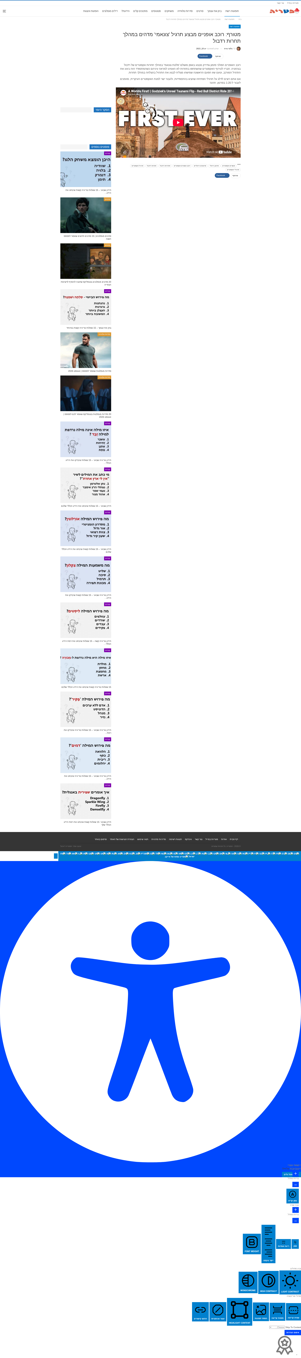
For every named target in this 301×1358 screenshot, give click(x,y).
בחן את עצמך (214, 11)
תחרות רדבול (151, 166)
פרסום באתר (101, 839)
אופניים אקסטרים (228, 166)
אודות (224, 839)
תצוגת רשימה (175, 839)
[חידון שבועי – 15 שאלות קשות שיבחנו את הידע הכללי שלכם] (85, 528)
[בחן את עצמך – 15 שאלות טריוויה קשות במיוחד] (85, 307)
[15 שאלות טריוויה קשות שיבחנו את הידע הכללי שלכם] (85, 666)
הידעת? (125, 11)
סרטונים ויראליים (200, 166)
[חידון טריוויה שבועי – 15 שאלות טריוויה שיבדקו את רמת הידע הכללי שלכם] (85, 709)
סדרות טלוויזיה (185, 11)
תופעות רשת (232, 11)
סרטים (199, 11)
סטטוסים (156, 11)
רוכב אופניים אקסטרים (182, 166)
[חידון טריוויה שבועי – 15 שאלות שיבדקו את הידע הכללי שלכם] (85, 439)
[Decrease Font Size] (295, 1184)
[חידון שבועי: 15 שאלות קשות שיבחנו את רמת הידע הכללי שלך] (85, 801)
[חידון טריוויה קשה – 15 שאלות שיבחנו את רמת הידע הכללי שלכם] (85, 620)
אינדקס (188, 839)
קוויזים (107, 153)
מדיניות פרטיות (158, 839)
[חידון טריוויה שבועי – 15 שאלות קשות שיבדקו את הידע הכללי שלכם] (85, 574)
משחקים (169, 11)
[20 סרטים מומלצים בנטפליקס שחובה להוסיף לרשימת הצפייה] (85, 261)
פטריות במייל (292, 3)
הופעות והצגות (90, 11)
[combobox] (179, 856)
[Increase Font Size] (295, 1174)
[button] (56, 856)
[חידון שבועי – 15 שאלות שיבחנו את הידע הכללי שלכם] (85, 485)
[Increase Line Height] (295, 1210)
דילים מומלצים (110, 11)
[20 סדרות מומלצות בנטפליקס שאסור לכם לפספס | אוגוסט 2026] (85, 393)
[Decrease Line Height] (295, 1220)
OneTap (285, 1168)
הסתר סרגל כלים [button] (291, 1174)
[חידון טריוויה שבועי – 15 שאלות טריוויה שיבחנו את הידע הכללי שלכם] (85, 755)
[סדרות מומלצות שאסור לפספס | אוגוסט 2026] (85, 350)
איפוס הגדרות (292, 1332)
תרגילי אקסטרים (233, 170)
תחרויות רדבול (165, 166)
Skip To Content (293, 1327)
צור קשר (280, 3)
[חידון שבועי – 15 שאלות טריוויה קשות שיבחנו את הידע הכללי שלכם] (85, 169)
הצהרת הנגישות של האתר (122, 839)
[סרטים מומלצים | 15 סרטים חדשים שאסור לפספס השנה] (85, 215)
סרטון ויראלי (214, 166)
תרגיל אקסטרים (137, 166)
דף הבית (234, 839)
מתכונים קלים (140, 11)
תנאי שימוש (142, 839)
